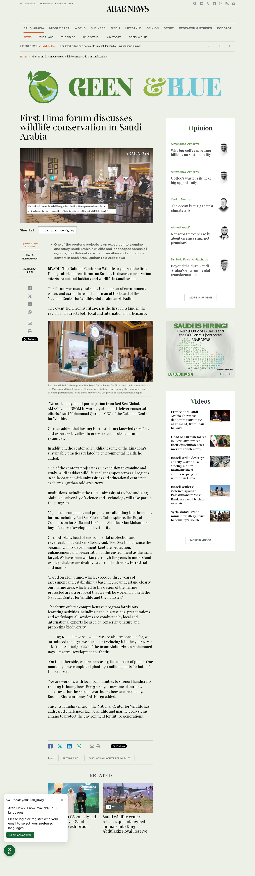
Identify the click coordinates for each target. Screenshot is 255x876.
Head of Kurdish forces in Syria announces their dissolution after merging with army (188, 443)
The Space (68, 37)
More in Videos (200, 540)
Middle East (59, 28)
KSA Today (114, 37)
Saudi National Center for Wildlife (109, 758)
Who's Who (91, 37)
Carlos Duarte (181, 199)
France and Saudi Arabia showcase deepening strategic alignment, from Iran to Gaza (187, 420)
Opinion (152, 28)
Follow (31, 339)
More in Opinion (200, 297)
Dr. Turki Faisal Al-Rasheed (189, 259)
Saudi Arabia (34, 28)
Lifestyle (133, 28)
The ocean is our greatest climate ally (192, 208)
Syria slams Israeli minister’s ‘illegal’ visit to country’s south (188, 516)
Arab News (30, 3)
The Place (46, 37)
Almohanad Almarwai (185, 143)
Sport (169, 28)
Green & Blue (138, 37)
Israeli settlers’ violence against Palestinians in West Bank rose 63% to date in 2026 (188, 495)
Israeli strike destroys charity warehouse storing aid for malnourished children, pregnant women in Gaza (188, 467)
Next (148, 186)
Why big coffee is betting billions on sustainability (191, 152)
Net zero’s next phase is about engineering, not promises (190, 238)
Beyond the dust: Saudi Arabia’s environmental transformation (190, 270)
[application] (86, 185)
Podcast (224, 28)
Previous (25, 186)
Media (115, 28)
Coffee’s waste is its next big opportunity (191, 180)
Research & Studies (195, 28)
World (80, 28)
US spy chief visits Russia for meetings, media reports (89, 46)
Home (23, 56)
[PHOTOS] (128, 797)
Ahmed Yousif (180, 227)
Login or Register (20, 834)
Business (98, 28)
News (27, 37)
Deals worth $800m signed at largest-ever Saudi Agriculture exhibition (72, 821)
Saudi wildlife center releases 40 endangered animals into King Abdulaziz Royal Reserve (125, 824)
